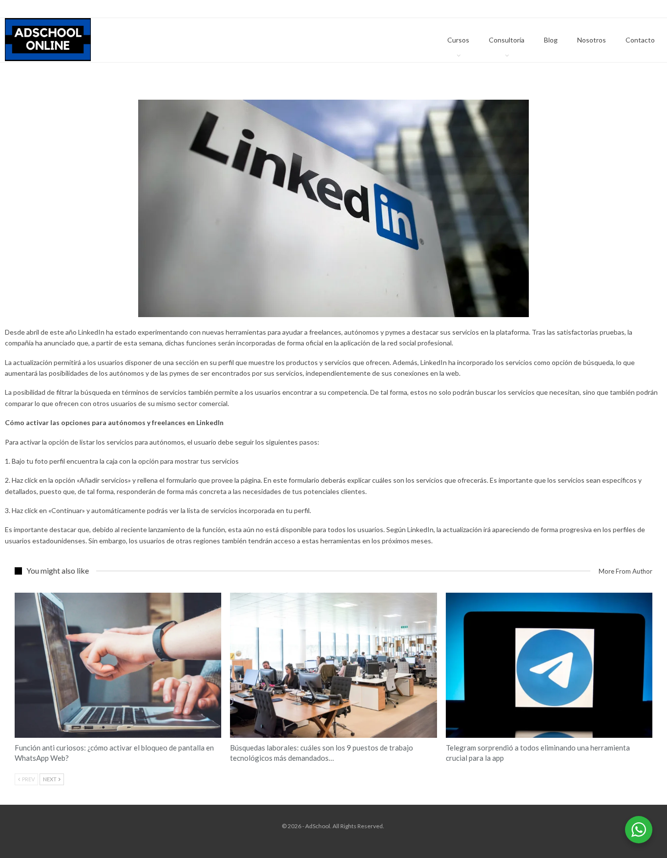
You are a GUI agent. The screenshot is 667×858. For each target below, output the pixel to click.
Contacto (640, 40)
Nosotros (591, 40)
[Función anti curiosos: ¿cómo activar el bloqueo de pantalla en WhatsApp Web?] (118, 665)
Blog (551, 40)
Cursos (458, 40)
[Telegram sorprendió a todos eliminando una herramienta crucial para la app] (549, 665)
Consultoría (506, 40)
